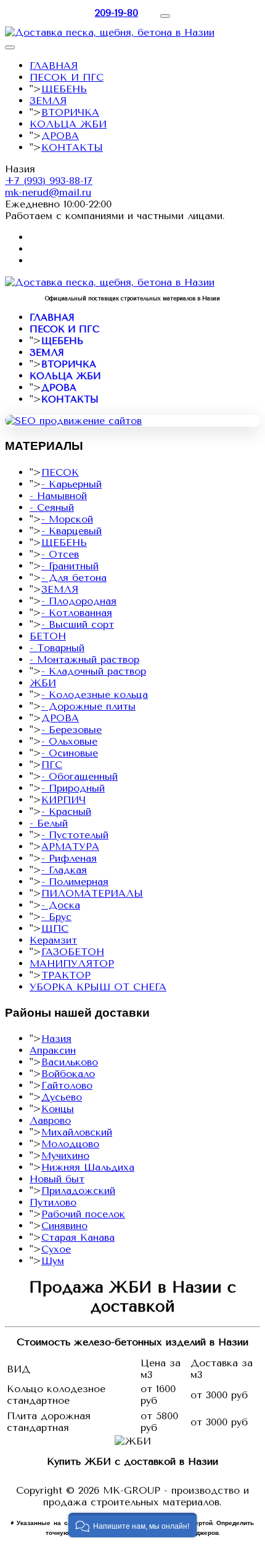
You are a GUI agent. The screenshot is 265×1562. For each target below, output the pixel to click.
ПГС (51, 765)
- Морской (67, 519)
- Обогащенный (79, 776)
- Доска (60, 905)
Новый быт (57, 1179)
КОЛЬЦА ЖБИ (68, 124)
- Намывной (58, 496)
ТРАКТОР (66, 975)
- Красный (66, 811)
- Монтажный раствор (84, 659)
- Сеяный (52, 507)
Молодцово (70, 1144)
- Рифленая (69, 858)
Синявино (64, 1226)
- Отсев (60, 554)
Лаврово (50, 1120)
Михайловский (76, 1132)
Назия (56, 1038)
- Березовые (71, 729)
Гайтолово (66, 1085)
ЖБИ (43, 683)
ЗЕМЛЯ (48, 100)
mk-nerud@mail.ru (48, 192)
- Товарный (57, 648)
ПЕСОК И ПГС (67, 77)
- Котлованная (76, 613)
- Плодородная (78, 601)
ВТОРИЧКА (70, 112)
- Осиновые (69, 753)
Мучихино (65, 1155)
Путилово (53, 1202)
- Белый (49, 823)
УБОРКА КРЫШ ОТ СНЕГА (98, 987)
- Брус (56, 917)
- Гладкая (64, 870)
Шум (52, 1261)
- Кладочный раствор (93, 671)
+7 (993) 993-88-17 (48, 180)
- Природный (73, 788)
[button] (132, 1525)
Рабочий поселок (83, 1214)
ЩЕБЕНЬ (64, 89)
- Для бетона (74, 577)
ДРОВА (60, 136)
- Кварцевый (71, 531)
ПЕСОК (60, 472)
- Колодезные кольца (94, 694)
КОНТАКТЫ (72, 147)
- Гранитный (70, 566)
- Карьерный (71, 484)
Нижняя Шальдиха (87, 1167)
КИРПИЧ (63, 800)
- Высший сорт (77, 624)
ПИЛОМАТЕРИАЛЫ (92, 893)
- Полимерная (74, 881)
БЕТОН (48, 636)
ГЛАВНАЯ (54, 65)
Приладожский (78, 1190)
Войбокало (68, 1073)
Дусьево (61, 1097)
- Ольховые (69, 741)
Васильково (69, 1062)
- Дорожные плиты (88, 706)
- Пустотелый (74, 835)
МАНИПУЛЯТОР (72, 963)
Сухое (56, 1249)
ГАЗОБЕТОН (72, 952)
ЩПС (54, 928)
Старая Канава (78, 1237)
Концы (57, 1109)
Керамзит (53, 940)
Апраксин (53, 1050)
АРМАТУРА (70, 846)
